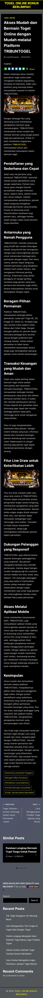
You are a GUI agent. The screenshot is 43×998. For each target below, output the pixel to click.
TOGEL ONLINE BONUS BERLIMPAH (19, 793)
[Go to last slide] (7, 855)
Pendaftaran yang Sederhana (17, 783)
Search (6, 896)
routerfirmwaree (12, 57)
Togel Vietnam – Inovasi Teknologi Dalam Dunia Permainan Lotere (11, 813)
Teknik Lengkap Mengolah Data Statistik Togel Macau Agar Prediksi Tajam (23, 940)
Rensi (10, 856)
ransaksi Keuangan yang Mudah (17, 788)
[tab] (16, 868)
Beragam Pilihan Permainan (16, 778)
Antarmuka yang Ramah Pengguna (19, 773)
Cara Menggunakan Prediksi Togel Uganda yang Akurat (33, 813)
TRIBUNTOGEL (19, 144)
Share (32, 69)
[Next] (36, 855)
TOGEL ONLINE (9, 18)
